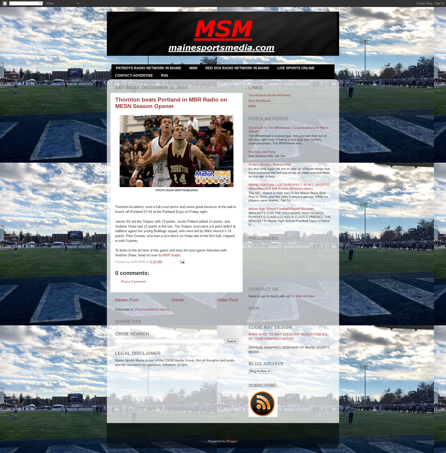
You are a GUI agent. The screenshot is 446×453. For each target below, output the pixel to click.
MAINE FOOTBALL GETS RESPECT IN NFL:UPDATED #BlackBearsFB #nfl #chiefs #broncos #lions (289, 186)
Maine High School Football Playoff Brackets (281, 209)
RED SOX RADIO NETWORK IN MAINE (237, 68)
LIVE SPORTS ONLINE (296, 68)
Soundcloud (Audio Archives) (270, 95)
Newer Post (126, 300)
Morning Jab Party (262, 152)
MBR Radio (171, 255)
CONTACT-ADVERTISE (134, 75)
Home (178, 300)
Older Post (227, 300)
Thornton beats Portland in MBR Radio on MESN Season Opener (171, 102)
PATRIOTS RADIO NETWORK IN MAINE (148, 68)
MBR (193, 68)
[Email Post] (182, 262)
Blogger (231, 441)
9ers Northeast (259, 101)
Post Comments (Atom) (152, 309)
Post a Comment (133, 281)
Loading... (256, 315)
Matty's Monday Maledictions (270, 164)
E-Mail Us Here (303, 296)
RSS (164, 75)
